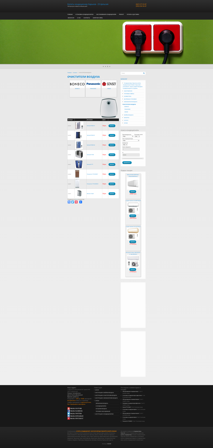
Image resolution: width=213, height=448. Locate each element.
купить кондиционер (126, 434)
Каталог (75, 72)
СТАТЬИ (97, 400)
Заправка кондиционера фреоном (131, 403)
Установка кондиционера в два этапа (132, 395)
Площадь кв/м (138, 134)
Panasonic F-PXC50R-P (92, 174)
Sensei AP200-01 (91, 125)
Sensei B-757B (90, 154)
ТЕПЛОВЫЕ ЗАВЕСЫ (129, 93)
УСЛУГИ (126, 120)
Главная (69, 72)
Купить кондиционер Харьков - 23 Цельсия (87, 4)
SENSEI (109, 88)
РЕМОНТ (121, 14)
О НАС (79, 18)
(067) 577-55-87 (141, 4)
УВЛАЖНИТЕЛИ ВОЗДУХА (130, 101)
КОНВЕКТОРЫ (127, 96)
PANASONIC (93, 88)
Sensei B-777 (90, 164)
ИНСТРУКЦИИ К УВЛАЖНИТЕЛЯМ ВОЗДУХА (106, 398)
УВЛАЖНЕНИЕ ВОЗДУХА (102, 403)
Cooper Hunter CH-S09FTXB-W (133, 200)
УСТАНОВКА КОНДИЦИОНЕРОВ (84, 14)
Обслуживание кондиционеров (131, 399)
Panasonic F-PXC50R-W (92, 184)
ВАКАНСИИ (71, 18)
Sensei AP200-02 (91, 145)
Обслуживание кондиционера (130, 391)
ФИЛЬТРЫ (126, 117)
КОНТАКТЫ (87, 18)
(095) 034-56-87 (141, 6)
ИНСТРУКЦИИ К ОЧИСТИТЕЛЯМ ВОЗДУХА (106, 395)
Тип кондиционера (127, 138)
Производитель (126, 134)
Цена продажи (126, 147)
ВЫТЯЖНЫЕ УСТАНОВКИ (130, 99)
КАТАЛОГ (124, 79)
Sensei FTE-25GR (127, 407)
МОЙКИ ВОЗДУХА (128, 115)
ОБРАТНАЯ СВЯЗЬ (98, 18)
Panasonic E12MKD (127, 421)
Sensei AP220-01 (91, 135)
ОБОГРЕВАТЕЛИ (128, 91)
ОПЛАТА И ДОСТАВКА (133, 14)
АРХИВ (126, 123)
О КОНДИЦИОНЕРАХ (101, 406)
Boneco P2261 (90, 193)
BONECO (77, 88)
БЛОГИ (97, 390)
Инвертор (125, 143)
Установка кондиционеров (129, 409)
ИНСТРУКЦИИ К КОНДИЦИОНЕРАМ (104, 414)
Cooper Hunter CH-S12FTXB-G (133, 226)
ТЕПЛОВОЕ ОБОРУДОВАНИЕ (103, 411)
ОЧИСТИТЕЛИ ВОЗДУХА (129, 104)
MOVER (109, 444)
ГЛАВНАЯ (70, 14)
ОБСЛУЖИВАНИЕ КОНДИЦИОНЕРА (106, 14)
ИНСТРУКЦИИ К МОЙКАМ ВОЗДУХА (104, 392)
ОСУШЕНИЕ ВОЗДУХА (101, 408)
